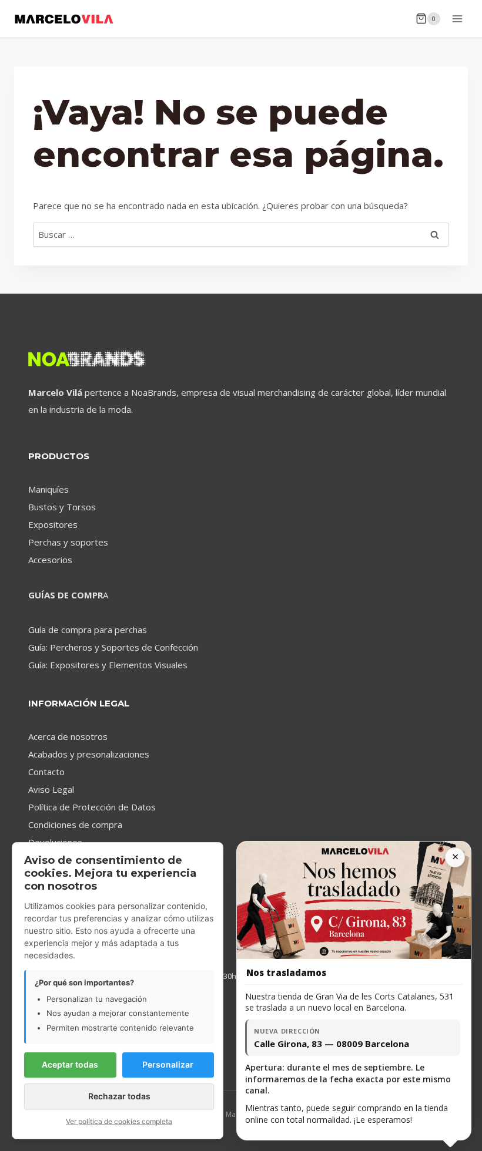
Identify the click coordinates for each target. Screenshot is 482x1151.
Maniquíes (48, 489)
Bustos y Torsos (62, 507)
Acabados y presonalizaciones (88, 754)
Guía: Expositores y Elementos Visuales (108, 665)
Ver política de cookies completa (119, 1121)
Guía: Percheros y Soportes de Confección (113, 647)
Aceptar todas (70, 1064)
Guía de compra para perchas (87, 629)
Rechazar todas (119, 1096)
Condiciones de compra (75, 824)
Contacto (46, 772)
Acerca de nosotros (68, 736)
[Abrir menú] (457, 18)
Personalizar (167, 1064)
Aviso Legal (51, 789)
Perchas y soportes (68, 542)
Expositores (53, 524)
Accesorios (50, 560)
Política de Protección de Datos (92, 807)
